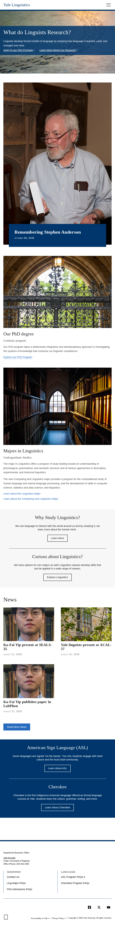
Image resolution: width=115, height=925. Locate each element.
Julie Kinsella (9, 858)
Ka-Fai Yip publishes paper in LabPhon (27, 704)
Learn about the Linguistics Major (22, 493)
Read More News (17, 727)
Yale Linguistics (16, 5)
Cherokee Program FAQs (75, 883)
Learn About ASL (57, 768)
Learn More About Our (58, 50)
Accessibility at (40, 918)
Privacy (59, 918)
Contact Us (13, 877)
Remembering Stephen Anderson (47, 232)
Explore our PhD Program (17, 357)
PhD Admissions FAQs (19, 889)
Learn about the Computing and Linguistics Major (30, 498)
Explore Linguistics (57, 577)
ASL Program (82, 878)
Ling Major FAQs (16, 883)
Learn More (57, 538)
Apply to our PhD (18, 50)
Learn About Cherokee (57, 807)
